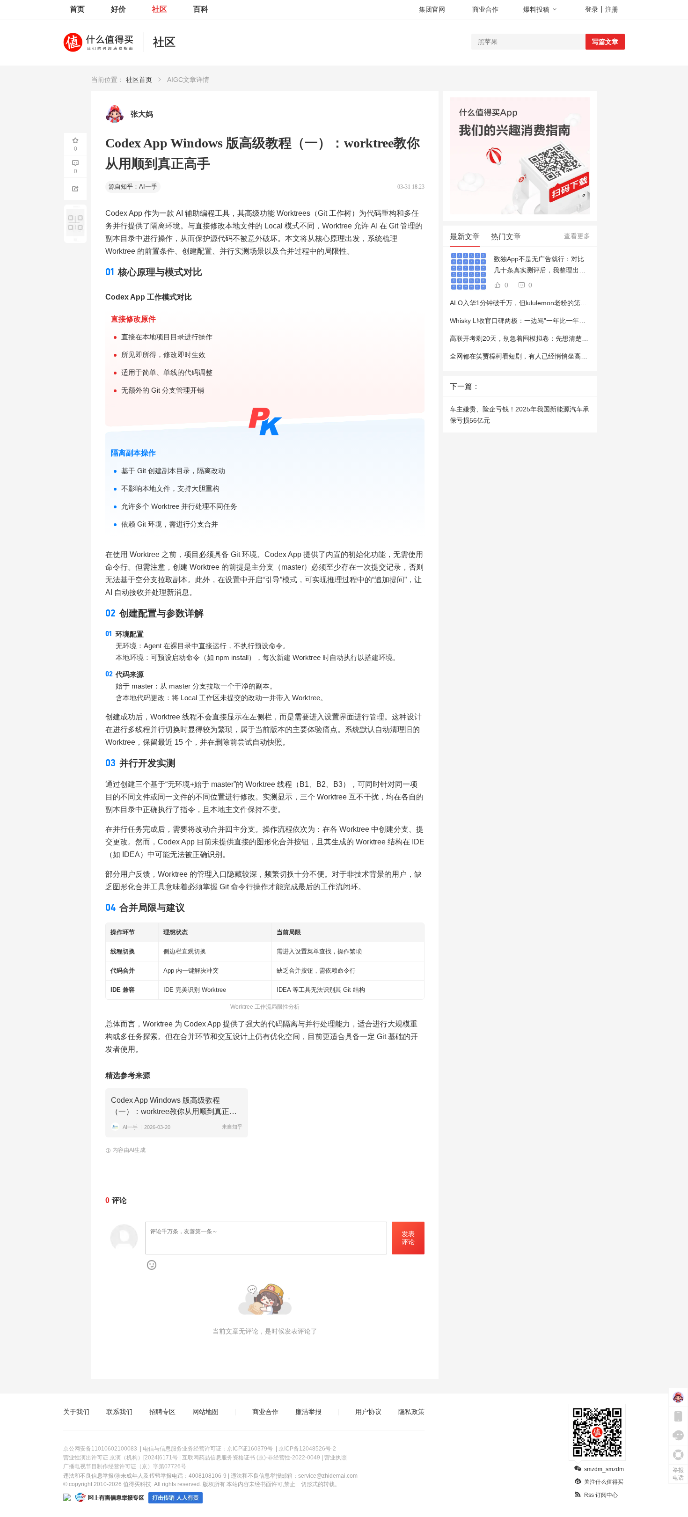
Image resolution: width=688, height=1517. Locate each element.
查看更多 (577, 236)
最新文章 (465, 237)
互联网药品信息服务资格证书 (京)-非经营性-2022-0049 (251, 1457)
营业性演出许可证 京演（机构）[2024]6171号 (120, 1457)
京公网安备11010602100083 (100, 1448)
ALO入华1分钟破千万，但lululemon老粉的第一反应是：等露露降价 (548, 303)
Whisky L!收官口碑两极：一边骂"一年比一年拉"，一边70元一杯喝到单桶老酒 (562, 320)
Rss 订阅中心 (601, 1495)
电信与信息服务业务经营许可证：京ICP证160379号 (208, 1448)
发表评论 (408, 1238)
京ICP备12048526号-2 (307, 1448)
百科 (200, 9)
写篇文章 (605, 41)
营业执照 (335, 1457)
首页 (77, 9)
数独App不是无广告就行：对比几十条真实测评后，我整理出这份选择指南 (540, 265)
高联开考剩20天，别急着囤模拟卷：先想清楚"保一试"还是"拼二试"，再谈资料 (563, 338)
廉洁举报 (308, 1411)
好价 (118, 9)
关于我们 (76, 1411)
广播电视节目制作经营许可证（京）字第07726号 (124, 1466)
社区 (159, 9)
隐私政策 (411, 1411)
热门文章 (506, 237)
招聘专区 (162, 1411)
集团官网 (432, 9)
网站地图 (205, 1411)
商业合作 (485, 9)
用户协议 (368, 1411)
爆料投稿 (536, 9)
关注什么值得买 (603, 1482)
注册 (611, 9)
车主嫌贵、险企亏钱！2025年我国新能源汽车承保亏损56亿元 (519, 414)
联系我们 (119, 1411)
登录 (591, 9)
